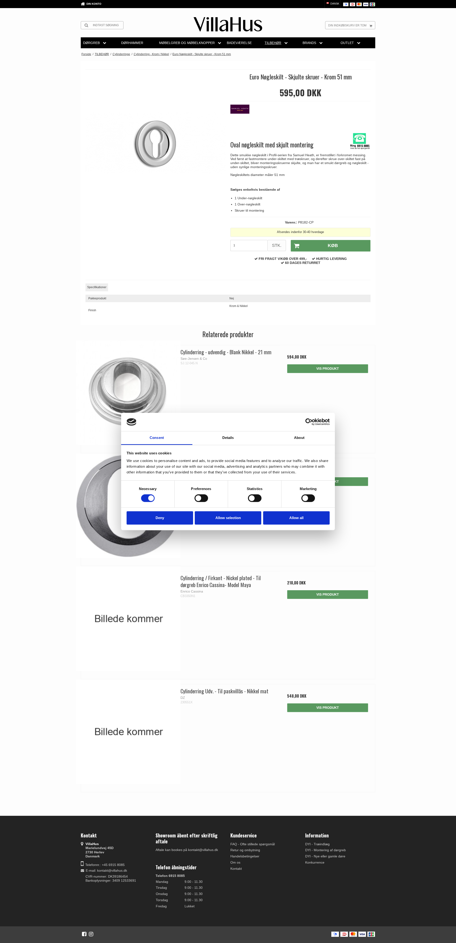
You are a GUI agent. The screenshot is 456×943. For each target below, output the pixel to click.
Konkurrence (314, 862)
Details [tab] (228, 438)
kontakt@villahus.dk (112, 870)
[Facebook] (84, 934)
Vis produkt (327, 368)
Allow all (296, 518)
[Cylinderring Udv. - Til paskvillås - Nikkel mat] (128, 732)
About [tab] (299, 438)
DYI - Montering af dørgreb (325, 850)
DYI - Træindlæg (317, 844)
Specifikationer (96, 287)
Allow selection (228, 518)
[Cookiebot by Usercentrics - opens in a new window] (309, 422)
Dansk (334, 3)
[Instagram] (91, 934)
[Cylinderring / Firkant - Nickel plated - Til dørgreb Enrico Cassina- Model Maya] (128, 618)
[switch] (201, 498)
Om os (235, 862)
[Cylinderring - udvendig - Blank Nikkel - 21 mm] (128, 392)
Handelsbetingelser (244, 856)
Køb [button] (333, 245)
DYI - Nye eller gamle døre (325, 856)
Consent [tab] (157, 438)
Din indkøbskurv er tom (347, 25)
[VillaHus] (228, 24)
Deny (160, 518)
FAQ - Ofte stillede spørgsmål (252, 844)
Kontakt (236, 868)
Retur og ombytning (245, 850)
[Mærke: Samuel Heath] (242, 116)
